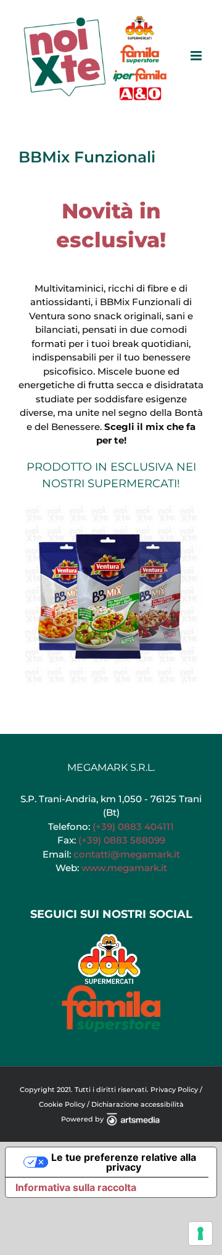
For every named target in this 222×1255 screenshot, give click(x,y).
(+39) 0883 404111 (133, 826)
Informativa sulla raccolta (75, 1187)
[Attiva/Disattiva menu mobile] (197, 55)
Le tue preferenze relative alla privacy (123, 1162)
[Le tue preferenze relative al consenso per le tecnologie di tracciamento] (200, 1233)
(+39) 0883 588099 (121, 840)
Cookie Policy (62, 1104)
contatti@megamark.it (126, 854)
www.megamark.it (124, 868)
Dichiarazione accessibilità (137, 1104)
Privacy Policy (174, 1089)
